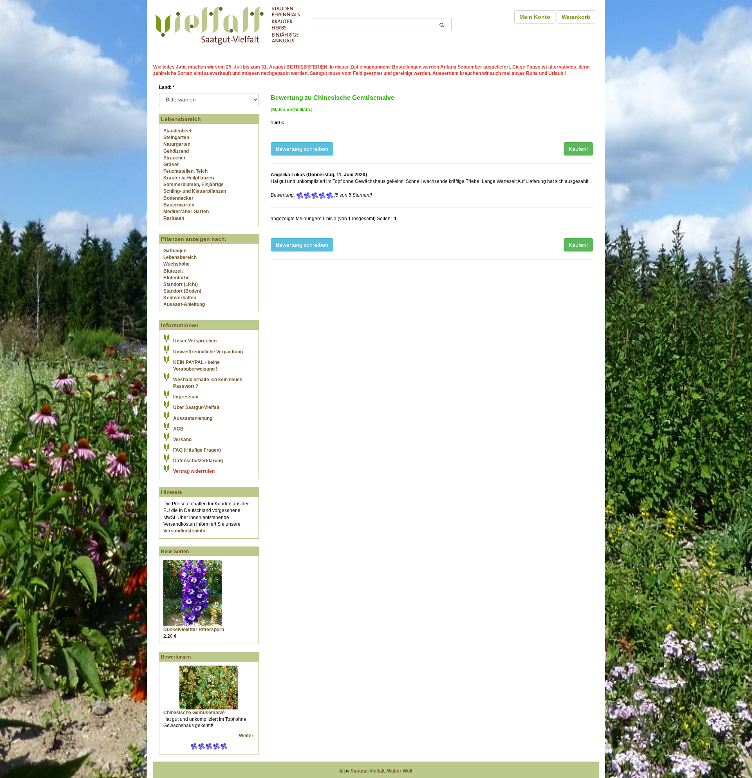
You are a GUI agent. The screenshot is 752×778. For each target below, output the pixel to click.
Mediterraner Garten (186, 211)
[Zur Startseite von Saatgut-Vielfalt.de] (227, 24)
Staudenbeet (177, 131)
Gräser (171, 164)
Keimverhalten (179, 297)
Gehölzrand (176, 151)
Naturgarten (176, 144)
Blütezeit (173, 271)
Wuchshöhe (176, 264)
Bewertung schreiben (302, 149)
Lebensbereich (180, 257)
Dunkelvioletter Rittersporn (193, 629)
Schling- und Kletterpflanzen (194, 191)
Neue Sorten (175, 551)
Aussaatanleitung (192, 418)
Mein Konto (534, 17)
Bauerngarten (178, 205)
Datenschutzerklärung (198, 460)
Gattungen (174, 250)
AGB (178, 429)
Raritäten (173, 218)
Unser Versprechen (195, 341)
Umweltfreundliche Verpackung (208, 352)
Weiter (247, 735)
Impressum (186, 397)
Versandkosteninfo (184, 531)
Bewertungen (176, 657)
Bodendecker (178, 198)
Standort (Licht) (180, 284)
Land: (167, 87)
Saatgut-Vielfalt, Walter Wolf (381, 771)
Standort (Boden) (182, 291)
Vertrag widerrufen (194, 471)
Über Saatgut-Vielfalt (196, 407)
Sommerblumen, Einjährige (193, 184)
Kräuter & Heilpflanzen (188, 178)
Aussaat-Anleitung (184, 304)
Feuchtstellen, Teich (185, 171)
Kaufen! (578, 149)
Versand (182, 439)
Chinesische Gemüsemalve (194, 712)
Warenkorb (576, 17)
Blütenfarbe (176, 277)
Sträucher (174, 158)
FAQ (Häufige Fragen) (197, 450)
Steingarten (176, 137)
